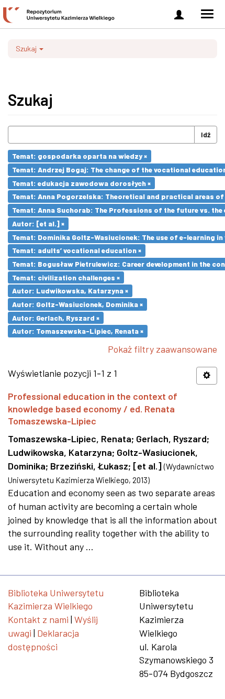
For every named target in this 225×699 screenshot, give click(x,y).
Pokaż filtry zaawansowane (162, 349)
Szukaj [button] (27, 48)
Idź (205, 134)
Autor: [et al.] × (38, 223)
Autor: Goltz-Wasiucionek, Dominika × (77, 304)
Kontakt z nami (38, 619)
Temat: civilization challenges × (66, 276)
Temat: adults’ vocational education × (76, 250)
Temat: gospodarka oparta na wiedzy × (79, 155)
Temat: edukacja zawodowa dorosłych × (81, 182)
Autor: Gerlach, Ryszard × (55, 317)
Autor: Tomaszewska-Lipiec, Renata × (77, 330)
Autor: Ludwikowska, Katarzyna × (70, 290)
